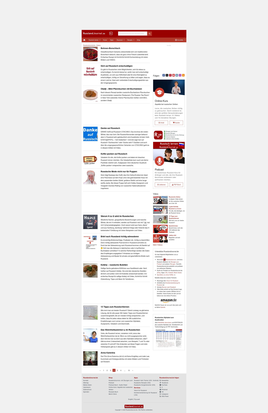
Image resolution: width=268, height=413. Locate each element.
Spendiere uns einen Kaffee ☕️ (166, 275)
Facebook (164, 383)
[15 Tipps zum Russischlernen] (90, 312)
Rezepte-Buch (113, 392)
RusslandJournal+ (171, 260)
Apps (111, 40)
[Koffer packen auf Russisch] (90, 159)
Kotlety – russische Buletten (114, 264)
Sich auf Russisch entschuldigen (117, 65)
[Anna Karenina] (90, 358)
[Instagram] (180, 75)
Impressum (86, 387)
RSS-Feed (164, 396)
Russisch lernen (93, 40)
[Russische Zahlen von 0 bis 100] (160, 200)
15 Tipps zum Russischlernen (115, 306)
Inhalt (162, 122)
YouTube (164, 385)
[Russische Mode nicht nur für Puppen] (90, 177)
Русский (137, 399)
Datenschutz (87, 389)
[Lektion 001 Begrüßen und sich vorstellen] (160, 238)
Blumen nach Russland (169, 287)
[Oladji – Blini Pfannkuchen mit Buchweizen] (90, 94)
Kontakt (85, 380)
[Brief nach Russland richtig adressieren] (90, 242)
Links (135, 395)
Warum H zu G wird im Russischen (117, 216)
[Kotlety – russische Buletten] (90, 270)
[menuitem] (84, 40)
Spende (162, 307)
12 (129, 370)
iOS (166, 273)
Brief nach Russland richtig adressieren (120, 236)
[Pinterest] (170, 75)
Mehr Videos (157, 245)
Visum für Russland (172, 281)
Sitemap (86, 383)
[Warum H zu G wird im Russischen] (90, 221)
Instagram (164, 394)
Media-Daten (87, 385)
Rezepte (129, 40)
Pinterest (164, 389)
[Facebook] (163, 75)
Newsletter (165, 380)
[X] (167, 75)
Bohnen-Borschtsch (110, 48)
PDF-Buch (177, 184)
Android (170, 273)
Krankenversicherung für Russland (145, 393)
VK (162, 392)
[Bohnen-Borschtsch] (90, 54)
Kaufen (177, 122)
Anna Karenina (108, 352)
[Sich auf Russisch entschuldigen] (90, 71)
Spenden (86, 392)
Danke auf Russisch (110, 128)
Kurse (105, 40)
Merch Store (177, 273)
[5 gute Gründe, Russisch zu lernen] (160, 209)
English (130, 399)
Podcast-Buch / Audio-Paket (118, 385)
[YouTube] (173, 75)
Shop (138, 40)
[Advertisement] (134, 15)
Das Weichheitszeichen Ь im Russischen (120, 329)
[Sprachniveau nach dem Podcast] (160, 228)
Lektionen (162, 184)
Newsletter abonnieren (164, 322)
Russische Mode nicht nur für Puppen (119, 171)
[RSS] (183, 75)
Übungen (172, 264)
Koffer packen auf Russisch (114, 153)
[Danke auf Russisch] (90, 133)
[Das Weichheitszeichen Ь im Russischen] (90, 335)
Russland (119, 40)
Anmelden (180, 40)
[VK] (176, 75)
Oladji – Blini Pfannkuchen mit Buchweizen (121, 88)
